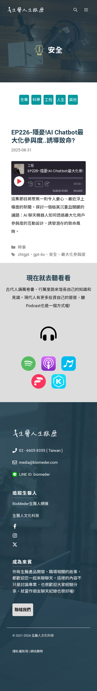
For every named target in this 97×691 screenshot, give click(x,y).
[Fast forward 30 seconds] (49, 183)
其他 (73, 99)
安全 (53, 254)
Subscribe (60, 190)
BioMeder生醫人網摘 (30, 503)
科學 (36, 99)
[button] (75, 10)
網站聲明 (36, 651)
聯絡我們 (23, 609)
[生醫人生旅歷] (25, 10)
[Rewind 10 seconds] (30, 183)
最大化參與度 (73, 254)
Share (78, 190)
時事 (22, 247)
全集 (24, 99)
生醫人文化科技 (25, 515)
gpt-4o (39, 254)
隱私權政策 (20, 651)
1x (38, 184)
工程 (48, 99)
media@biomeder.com (38, 462)
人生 (61, 99)
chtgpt (23, 254)
